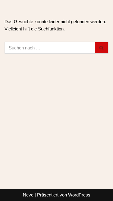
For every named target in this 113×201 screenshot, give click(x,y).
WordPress (79, 194)
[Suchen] (101, 48)
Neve (28, 194)
